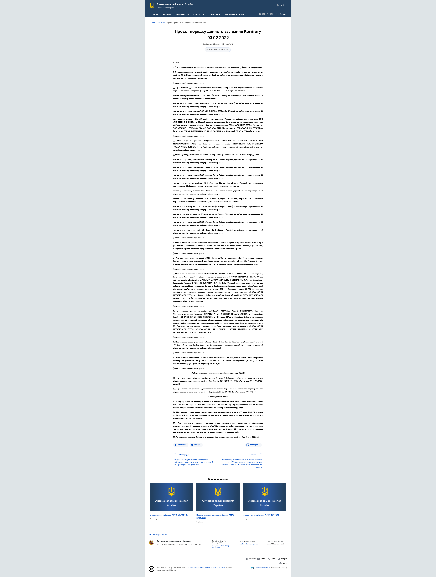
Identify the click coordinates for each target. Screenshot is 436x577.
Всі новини (161, 23)
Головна (152, 23)
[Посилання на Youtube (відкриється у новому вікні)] (263, 14)
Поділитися (182, 445)
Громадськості (199, 14)
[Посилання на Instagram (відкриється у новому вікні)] (271, 14)
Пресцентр (215, 14)
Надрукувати (254, 445)
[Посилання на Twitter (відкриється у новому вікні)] (267, 14)
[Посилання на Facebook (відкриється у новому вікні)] (260, 14)
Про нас (155, 14)
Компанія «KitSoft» (263, 567)
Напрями (167, 14)
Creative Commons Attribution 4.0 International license (205, 567)
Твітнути (197, 445)
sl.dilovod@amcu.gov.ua (248, 544)
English (283, 5)
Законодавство (182, 14)
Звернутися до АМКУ (234, 14)
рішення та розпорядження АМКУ (217, 49)
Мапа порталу (156, 534)
